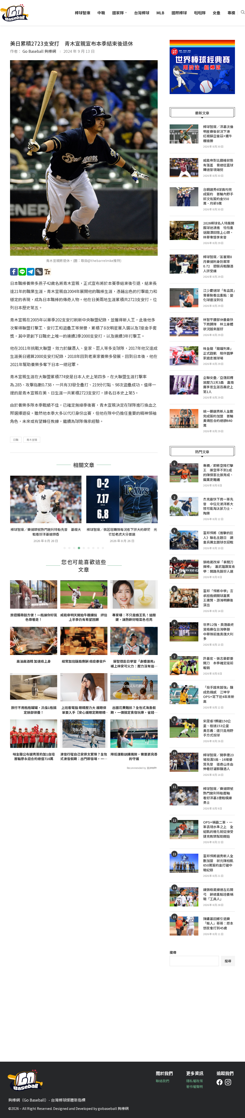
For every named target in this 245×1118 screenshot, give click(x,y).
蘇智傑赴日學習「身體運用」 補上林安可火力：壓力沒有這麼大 (134, 663)
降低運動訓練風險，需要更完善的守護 (134, 756)
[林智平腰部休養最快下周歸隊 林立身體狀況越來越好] (184, 326)
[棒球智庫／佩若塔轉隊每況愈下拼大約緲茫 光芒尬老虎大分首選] (122, 499)
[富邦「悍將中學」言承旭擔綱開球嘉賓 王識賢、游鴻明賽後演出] (184, 598)
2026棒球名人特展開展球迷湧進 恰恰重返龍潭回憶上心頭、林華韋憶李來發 (218, 230)
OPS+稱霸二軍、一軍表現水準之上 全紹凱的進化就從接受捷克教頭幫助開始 (218, 829)
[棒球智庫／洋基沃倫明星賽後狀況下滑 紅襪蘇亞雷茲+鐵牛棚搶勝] (184, 134)
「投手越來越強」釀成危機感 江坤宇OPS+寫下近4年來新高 (218, 694)
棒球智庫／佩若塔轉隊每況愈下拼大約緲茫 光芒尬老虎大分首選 (122, 532)
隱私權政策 (194, 1080)
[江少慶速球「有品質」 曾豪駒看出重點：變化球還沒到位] (184, 297)
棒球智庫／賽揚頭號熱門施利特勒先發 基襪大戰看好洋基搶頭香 (46, 532)
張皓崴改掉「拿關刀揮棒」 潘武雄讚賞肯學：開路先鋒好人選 (219, 567)
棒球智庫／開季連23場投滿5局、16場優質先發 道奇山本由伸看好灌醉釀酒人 (218, 762)
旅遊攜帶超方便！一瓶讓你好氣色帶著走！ (33, 617)
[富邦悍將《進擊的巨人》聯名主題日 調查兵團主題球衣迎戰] (184, 540)
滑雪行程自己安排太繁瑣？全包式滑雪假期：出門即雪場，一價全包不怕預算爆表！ (83, 756)
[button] (16, 512)
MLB (160, 13)
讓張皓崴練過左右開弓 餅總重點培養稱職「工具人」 (218, 894)
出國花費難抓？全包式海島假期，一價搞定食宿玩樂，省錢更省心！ (134, 710)
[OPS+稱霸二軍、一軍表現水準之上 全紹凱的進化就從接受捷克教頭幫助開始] (184, 829)
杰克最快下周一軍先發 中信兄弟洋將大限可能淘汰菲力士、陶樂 (218, 506)
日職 (15, 440)
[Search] (242, 12)
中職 (101, 13)
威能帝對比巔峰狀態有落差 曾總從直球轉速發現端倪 (218, 165)
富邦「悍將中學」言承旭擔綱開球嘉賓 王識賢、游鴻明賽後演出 (218, 598)
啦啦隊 (200, 13)
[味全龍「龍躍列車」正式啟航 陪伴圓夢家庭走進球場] (184, 355)
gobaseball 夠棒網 (113, 1108)
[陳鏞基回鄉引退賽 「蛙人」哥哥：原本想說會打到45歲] (184, 926)
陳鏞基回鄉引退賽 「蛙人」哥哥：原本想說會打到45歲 (218, 923)
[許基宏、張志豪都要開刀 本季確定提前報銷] (184, 665)
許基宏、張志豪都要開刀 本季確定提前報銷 (218, 663)
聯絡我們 (162, 1080)
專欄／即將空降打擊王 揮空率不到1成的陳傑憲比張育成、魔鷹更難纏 (218, 472)
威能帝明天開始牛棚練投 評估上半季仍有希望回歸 (83, 617)
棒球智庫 (82, 13)
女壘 (216, 13)
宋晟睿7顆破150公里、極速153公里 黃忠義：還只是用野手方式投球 (218, 728)
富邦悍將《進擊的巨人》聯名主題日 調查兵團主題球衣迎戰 (218, 537)
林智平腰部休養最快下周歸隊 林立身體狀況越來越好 (218, 324)
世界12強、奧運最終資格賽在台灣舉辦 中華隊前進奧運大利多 (218, 631)
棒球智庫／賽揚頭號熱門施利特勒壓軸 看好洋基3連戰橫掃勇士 (218, 795)
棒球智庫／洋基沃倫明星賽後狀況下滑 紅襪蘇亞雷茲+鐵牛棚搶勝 (218, 133)
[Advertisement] (202, 1010)
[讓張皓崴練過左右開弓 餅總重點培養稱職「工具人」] (184, 896)
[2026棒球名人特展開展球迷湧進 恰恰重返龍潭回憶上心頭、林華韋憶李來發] (184, 230)
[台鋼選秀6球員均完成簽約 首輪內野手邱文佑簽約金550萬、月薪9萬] (184, 196)
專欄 (231, 13)
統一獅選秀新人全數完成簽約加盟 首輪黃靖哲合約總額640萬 (218, 418)
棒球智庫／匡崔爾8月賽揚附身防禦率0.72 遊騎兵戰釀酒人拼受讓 (218, 264)
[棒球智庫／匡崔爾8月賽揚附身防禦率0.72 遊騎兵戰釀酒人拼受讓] (184, 264)
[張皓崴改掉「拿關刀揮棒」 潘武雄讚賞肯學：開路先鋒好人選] (184, 569)
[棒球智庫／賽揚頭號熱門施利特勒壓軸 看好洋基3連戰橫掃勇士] (184, 795)
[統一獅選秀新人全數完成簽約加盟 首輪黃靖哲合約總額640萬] (184, 418)
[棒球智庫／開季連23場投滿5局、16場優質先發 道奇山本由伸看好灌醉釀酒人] (184, 762)
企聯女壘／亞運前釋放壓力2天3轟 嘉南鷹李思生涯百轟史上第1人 (218, 384)
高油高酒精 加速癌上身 (34, 661)
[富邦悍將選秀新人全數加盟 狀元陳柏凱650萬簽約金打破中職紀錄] (184, 863)
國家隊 (118, 13)
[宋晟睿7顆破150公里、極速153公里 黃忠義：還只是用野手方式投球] (184, 728)
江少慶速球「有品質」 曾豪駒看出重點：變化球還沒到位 (219, 295)
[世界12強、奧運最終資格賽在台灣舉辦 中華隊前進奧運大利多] (184, 631)
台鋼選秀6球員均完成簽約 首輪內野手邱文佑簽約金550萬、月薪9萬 (218, 196)
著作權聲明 (194, 1086)
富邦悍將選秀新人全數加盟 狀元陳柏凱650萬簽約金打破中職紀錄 (218, 863)
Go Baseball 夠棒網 (39, 51)
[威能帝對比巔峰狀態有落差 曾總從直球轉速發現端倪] (184, 167)
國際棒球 (179, 13)
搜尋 (173, 952)
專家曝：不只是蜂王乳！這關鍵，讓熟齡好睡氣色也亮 (134, 617)
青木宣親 (32, 440)
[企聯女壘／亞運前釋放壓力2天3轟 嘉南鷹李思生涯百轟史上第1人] (184, 384)
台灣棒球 (141, 13)
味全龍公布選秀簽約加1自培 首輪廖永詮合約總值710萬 (35, 756)
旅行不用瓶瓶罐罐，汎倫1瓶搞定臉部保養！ (33, 710)
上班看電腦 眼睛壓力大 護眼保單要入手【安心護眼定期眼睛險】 (83, 710)
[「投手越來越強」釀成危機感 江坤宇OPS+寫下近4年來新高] (184, 694)
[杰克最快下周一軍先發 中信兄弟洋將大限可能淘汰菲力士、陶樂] (184, 506)
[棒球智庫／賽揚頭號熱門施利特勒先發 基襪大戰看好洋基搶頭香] (46, 499)
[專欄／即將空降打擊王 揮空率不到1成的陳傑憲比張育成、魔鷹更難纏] (184, 472)
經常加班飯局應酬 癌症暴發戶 (84, 661)
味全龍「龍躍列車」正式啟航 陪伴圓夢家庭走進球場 (218, 353)
